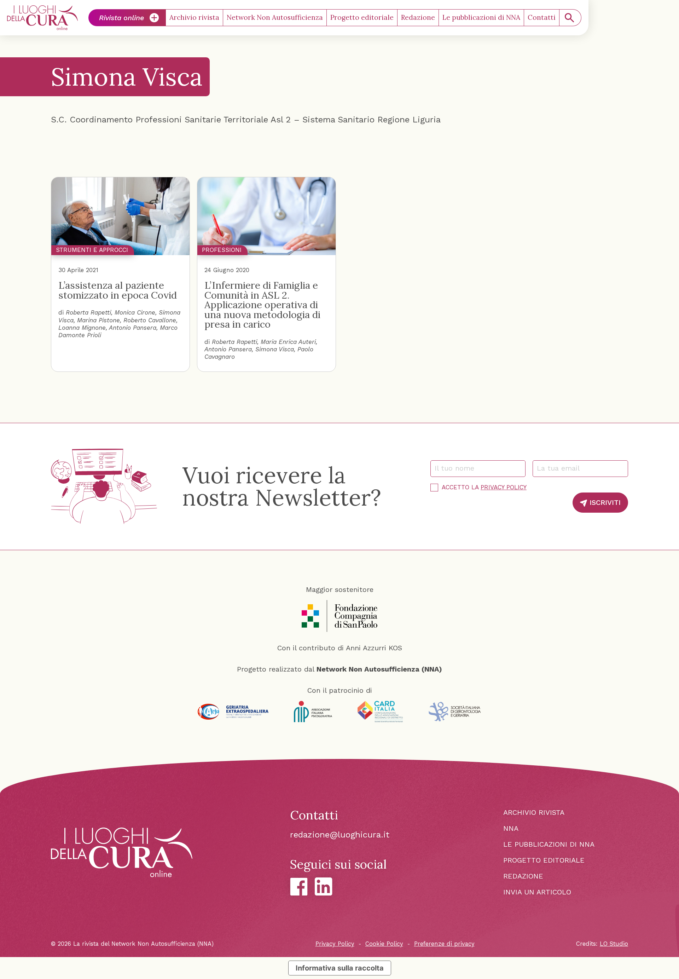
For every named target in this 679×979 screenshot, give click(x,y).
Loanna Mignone (82, 327)
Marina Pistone (98, 320)
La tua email (561, 468)
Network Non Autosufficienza (275, 17)
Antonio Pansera (132, 327)
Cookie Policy (384, 943)
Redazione (418, 17)
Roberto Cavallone (149, 320)
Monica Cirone (135, 312)
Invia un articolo (537, 892)
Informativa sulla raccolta (340, 968)
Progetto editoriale (362, 17)
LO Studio (614, 943)
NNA (510, 828)
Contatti (542, 17)
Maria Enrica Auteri (288, 341)
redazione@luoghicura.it (339, 835)
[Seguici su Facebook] (299, 887)
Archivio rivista (194, 17)
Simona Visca (274, 349)
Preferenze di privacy (444, 943)
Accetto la (484, 487)
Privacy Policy (504, 487)
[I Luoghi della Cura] (42, 17)
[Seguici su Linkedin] (323, 886)
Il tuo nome (458, 468)
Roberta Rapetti (88, 312)
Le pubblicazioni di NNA (481, 17)
